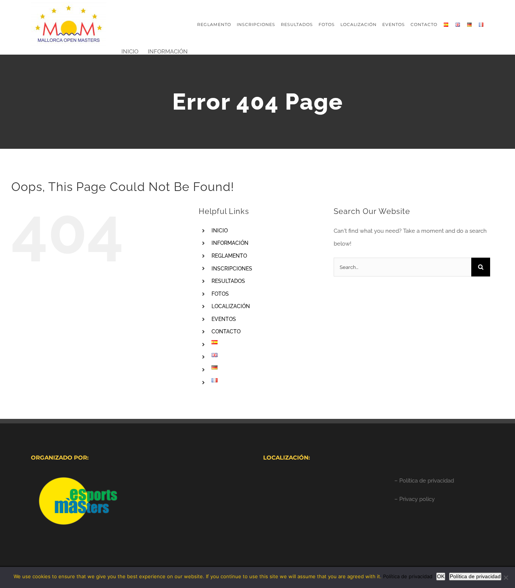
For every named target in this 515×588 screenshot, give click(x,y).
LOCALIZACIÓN (231, 306)
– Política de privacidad (424, 480)
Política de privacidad (407, 576)
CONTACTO (226, 331)
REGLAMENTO (229, 256)
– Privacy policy (414, 499)
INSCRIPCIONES (232, 269)
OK (440, 576)
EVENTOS (224, 319)
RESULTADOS (228, 281)
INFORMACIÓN (230, 243)
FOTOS (220, 294)
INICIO (220, 231)
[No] (505, 577)
